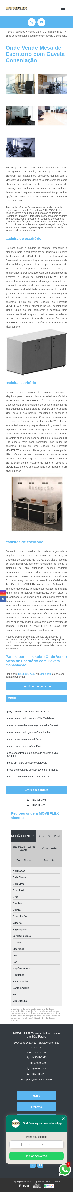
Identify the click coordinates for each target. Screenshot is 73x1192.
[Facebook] (40, 1165)
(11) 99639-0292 (37, 1062)
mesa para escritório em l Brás (24, 739)
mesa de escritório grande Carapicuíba (28, 732)
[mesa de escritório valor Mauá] (20, 84)
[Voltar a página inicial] (16, 8)
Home (36, 1095)
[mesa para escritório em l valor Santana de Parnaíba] (20, 116)
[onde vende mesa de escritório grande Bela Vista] (52, 84)
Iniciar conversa (36, 1156)
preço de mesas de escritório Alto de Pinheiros (32, 769)
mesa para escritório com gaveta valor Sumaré (32, 725)
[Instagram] (33, 1165)
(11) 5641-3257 (38, 804)
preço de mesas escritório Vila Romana (28, 711)
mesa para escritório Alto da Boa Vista (28, 776)
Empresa (36, 1106)
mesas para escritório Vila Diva (24, 746)
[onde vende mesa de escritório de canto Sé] (20, 147)
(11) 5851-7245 (27, 674)
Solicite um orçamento (36, 686)
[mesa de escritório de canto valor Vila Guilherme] (52, 116)
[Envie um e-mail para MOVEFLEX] (41, 22)
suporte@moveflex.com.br (38, 1079)
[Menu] (63, 8)
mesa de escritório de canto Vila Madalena (30, 718)
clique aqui (45, 674)
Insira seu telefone (36, 1136)
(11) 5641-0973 (38, 1057)
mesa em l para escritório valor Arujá (27, 762)
